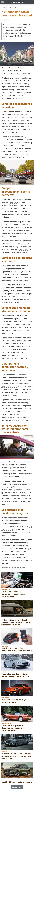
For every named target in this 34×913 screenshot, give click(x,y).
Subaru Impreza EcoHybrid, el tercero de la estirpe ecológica (15, 675)
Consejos (4, 618)
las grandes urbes (17, 490)
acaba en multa (23, 249)
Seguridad (13, 7)
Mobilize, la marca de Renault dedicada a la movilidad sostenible (16, 649)
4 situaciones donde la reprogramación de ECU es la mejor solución (14, 594)
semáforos (13, 202)
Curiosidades (5, 590)
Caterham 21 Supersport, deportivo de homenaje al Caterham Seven (12, 728)
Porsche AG (5, 698)
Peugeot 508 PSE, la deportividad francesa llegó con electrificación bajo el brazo (16, 756)
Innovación (5, 646)
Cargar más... (17, 787)
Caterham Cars (6, 723)
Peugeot (4, 752)
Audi (2, 780)
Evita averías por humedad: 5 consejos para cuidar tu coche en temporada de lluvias (16, 622)
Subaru (3, 672)
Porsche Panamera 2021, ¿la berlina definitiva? (13, 701)
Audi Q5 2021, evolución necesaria (16, 782)
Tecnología (4, 7)
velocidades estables (9, 386)
